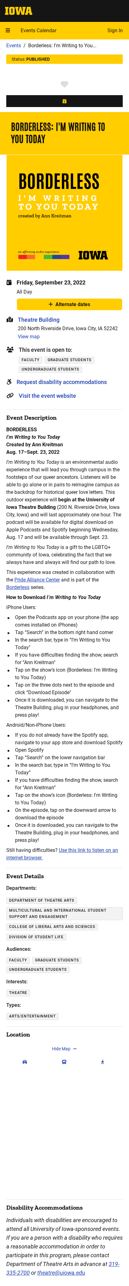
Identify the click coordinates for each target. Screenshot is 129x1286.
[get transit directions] (65, 1062)
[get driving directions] (26, 1062)
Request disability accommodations (62, 382)
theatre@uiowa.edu (61, 1272)
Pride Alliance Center (37, 580)
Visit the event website (47, 395)
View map (29, 337)
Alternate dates (72, 305)
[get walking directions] (104, 1062)
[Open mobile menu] (8, 30)
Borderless (17, 587)
